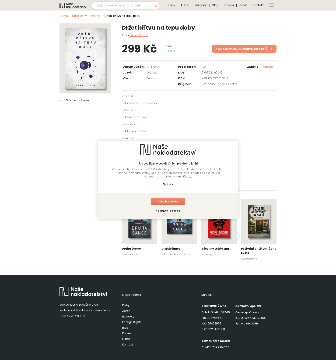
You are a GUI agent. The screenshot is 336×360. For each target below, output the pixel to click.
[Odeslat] (155, 5)
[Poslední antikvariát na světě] (258, 230)
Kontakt (258, 5)
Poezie (95, 16)
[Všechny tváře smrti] (219, 228)
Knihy (171, 5)
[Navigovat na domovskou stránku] (73, 5)
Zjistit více (168, 184)
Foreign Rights (132, 322)
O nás (243, 5)
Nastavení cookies (168, 210)
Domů (63, 16)
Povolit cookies (168, 201)
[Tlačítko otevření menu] (271, 5)
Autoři (185, 5)
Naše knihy (79, 16)
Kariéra (229, 5)
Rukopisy (201, 5)
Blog (215, 5)
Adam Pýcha (139, 35)
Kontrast (268, 67)
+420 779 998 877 (216, 347)
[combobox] (125, 5)
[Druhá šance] (139, 228)
